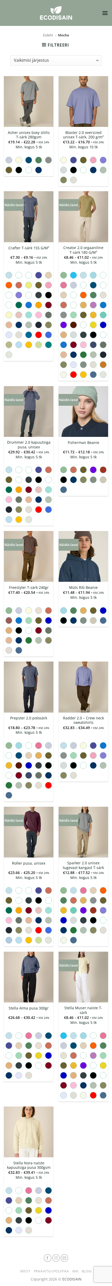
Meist (25, 1271)
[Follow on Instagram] (56, 1258)
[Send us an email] (65, 1258)
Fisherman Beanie (83, 442)
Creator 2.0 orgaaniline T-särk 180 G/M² (83, 250)
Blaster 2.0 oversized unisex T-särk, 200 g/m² (83, 134)
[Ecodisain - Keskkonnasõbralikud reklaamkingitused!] (56, 13)
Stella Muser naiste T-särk (83, 1010)
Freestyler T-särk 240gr (29, 587)
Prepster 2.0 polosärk (28, 718)
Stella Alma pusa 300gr (29, 1008)
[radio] (9, 160)
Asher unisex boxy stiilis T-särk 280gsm (29, 134)
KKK (75, 1271)
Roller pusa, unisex (28, 863)
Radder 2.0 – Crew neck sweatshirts (83, 720)
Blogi (87, 1271)
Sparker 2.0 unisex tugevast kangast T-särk (83, 865)
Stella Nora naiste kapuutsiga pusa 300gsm (29, 1165)
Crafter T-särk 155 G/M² (28, 248)
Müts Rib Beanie (83, 587)
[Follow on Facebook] (48, 1258)
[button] (105, 13)
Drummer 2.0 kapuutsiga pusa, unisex (29, 444)
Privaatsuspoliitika (51, 1271)
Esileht (48, 35)
